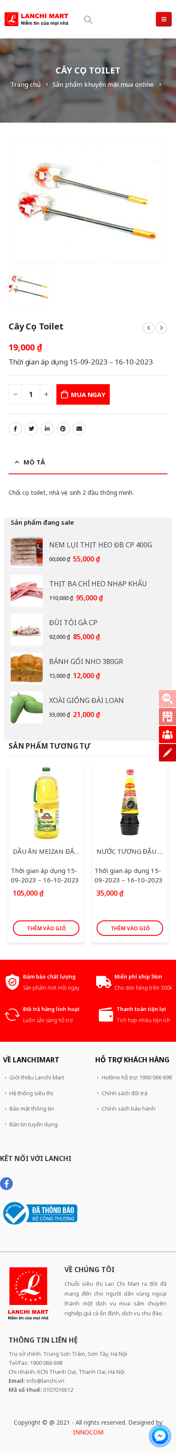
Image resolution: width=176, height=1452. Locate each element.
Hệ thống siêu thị (31, 1093)
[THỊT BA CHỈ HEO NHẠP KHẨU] (27, 591)
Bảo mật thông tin (31, 1108)
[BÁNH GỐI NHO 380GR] (27, 669)
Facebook (15, 428)
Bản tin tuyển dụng (33, 1124)
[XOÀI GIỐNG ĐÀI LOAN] (27, 707)
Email (79, 428)
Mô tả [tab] (34, 462)
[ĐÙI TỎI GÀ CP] (27, 630)
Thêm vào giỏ (46, 928)
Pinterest (63, 428)
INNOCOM (88, 1432)
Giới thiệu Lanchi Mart (36, 1077)
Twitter (31, 428)
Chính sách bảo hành (128, 1108)
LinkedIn (47, 428)
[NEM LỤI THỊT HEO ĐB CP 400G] (27, 552)
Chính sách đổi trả (124, 1093)
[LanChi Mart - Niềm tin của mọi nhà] (36, 19)
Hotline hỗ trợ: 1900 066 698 (137, 1077)
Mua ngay (88, 394)
